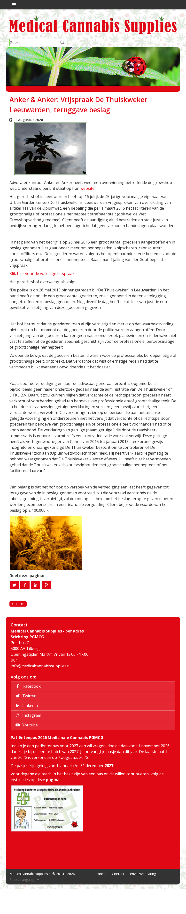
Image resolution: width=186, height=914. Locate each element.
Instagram (31, 715)
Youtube (29, 725)
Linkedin (29, 705)
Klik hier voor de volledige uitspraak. (42, 273)
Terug (19, 604)
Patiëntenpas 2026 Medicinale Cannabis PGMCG (57, 737)
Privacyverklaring (143, 873)
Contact (118, 873)
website (86, 188)
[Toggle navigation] (13, 4)
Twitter (28, 696)
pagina (53, 779)
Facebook (31, 686)
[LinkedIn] (35, 585)
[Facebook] (25, 585)
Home (101, 873)
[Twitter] (14, 585)
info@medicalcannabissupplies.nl (40, 666)
